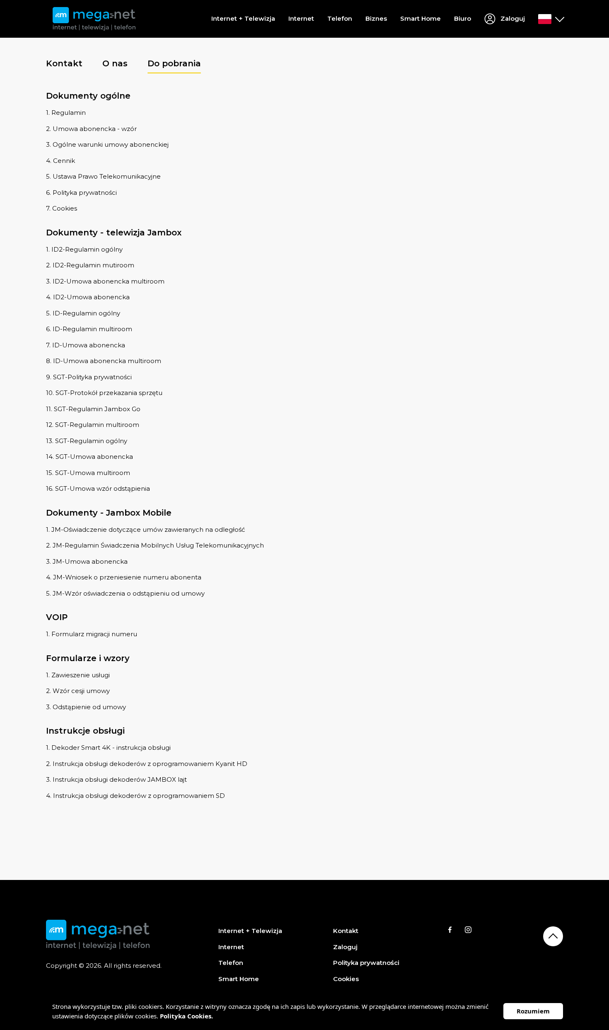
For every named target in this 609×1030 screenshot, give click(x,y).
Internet (301, 18)
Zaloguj (345, 947)
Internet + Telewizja (243, 18)
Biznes (376, 18)
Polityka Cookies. (186, 1016)
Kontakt (345, 931)
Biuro (462, 18)
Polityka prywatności (366, 963)
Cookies (346, 979)
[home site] (94, 19)
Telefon (339, 18)
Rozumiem (533, 1011)
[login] (550, 19)
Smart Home (420, 18)
